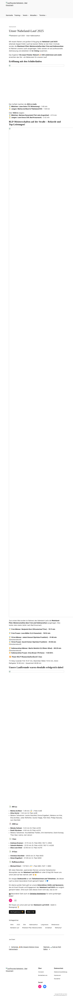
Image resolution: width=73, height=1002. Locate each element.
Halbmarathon (33, 924)
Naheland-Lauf (14, 927)
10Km (12, 924)
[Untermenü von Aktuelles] (37, 15)
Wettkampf (58, 927)
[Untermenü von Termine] (45, 15)
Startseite (9, 15)
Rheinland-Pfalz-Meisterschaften (32, 927)
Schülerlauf (48, 927)
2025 (18, 924)
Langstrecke (44, 924)
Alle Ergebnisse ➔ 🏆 (16, 912)
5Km (24, 924)
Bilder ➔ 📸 (30, 912)
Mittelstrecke (55, 924)
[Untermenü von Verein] (28, 15)
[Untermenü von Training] (20, 15)
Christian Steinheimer (38, 894)
